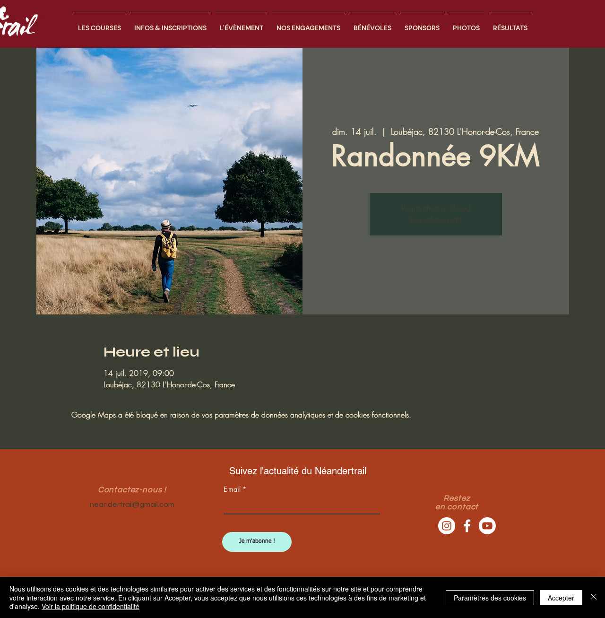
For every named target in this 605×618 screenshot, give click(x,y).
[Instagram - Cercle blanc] (446, 525)
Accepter (561, 597)
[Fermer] (593, 597)
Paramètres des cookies (490, 597)
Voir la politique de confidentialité (90, 606)
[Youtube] (487, 525)
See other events (436, 220)
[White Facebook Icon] (466, 525)
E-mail (232, 489)
